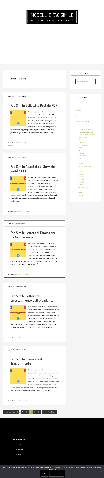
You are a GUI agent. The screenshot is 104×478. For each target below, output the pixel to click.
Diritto (81, 150)
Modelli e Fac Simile (52, 15)
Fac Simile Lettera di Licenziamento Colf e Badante (31, 297)
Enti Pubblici (83, 156)
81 (31, 412)
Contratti (81, 143)
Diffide (77, 116)
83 (39, 412)
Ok (45, 474)
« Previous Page (9, 412)
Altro (77, 104)
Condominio (83, 137)
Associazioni (82, 127)
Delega (81, 148)
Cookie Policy (18, 449)
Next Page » (51, 412)
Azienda (78, 110)
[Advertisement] (52, 49)
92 (45, 412)
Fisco (80, 158)
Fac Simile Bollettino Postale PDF (33, 105)
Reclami (81, 182)
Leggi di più (56, 474)
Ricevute (81, 185)
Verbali (81, 195)
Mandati (81, 171)
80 (27, 412)
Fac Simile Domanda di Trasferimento (26, 361)
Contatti (18, 445)
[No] (101, 471)
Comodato (85, 145)
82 (35, 412)
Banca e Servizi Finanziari (87, 135)
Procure (81, 179)
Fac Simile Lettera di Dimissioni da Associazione (32, 234)
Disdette (81, 153)
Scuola (81, 190)
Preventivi (82, 177)
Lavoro (16, 211)
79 (23, 412)
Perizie (81, 174)
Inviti (80, 161)
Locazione (82, 169)
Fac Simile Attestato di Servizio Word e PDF (32, 168)
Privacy (18, 454)
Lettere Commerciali (85, 166)
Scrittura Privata (84, 187)
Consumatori (83, 140)
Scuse (80, 192)
